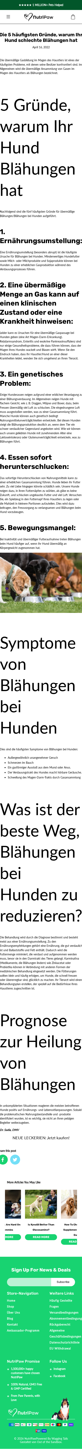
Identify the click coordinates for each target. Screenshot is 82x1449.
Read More (41, 1237)
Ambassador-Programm (23, 1330)
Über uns (13, 1312)
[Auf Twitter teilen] (15, 1160)
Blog (10, 1318)
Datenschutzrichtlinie (65, 1342)
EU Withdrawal (60, 1348)
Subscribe (63, 1282)
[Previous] (11, 1207)
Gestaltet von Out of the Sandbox (41, 1442)
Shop (10, 1306)
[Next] (70, 1207)
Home (11, 1300)
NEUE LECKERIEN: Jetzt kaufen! (41, 1137)
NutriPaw (30, 1438)
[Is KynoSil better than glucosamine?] (41, 1204)
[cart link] (73, 17)
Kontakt (12, 1324)
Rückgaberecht (60, 1324)
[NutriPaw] (39, 17)
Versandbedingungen (64, 1312)
